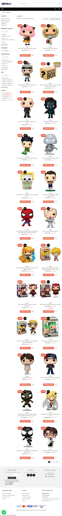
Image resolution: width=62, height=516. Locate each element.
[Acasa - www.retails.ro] (8, 3)
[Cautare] (59, 4)
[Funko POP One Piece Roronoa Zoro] (50, 327)
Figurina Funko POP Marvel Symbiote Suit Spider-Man (27, 451)
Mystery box (4, 23)
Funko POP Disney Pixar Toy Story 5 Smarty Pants (27, 195)
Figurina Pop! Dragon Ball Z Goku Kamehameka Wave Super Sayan (50, 268)
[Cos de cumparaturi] (59, 9)
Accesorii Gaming (5, 18)
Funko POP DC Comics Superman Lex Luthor (27, 122)
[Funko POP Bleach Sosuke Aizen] (50, 437)
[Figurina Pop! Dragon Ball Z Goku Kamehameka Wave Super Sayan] (50, 254)
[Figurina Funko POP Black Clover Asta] (27, 71)
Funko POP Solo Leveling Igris (50, 121)
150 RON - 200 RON (6, 83)
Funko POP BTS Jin (27, 377)
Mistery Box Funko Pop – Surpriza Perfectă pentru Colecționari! (50, 85)
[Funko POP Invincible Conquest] (50, 217)
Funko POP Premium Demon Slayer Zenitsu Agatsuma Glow (27, 268)
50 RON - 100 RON (6, 80)
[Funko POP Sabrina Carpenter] (50, 34)
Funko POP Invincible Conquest (50, 231)
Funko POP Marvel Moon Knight (50, 158)
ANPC (23, 500)
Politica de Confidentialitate (9, 483)
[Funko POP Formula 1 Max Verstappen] (50, 364)
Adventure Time (6, 36)
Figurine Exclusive (5, 22)
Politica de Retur (25, 495)
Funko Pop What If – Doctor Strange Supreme (27, 305)
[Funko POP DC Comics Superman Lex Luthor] (27, 108)
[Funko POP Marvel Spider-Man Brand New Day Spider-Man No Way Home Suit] (27, 217)
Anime (4, 42)
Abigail (4, 34)
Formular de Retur (26, 498)
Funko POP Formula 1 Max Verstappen (50, 377)
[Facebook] (28, 475)
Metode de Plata (26, 493)
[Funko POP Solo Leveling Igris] (50, 108)
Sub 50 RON (5, 78)
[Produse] (2, 9)
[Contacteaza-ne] (55, 9)
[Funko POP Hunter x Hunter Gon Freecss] (27, 144)
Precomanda (4, 25)
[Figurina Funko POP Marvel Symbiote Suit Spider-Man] (27, 437)
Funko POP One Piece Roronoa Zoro (50, 341)
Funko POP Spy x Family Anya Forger (27, 48)
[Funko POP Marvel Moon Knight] (50, 144)
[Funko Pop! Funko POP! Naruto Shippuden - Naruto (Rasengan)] (27, 327)
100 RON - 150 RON (6, 81)
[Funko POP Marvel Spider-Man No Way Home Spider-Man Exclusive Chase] (27, 400)
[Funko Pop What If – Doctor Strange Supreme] (27, 291)
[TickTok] (31, 475)
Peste (3, 93)
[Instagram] (34, 475)
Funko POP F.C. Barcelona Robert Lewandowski (50, 195)
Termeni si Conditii (6, 493)
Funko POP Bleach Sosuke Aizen (50, 450)
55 (56, 462)
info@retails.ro (51, 476)
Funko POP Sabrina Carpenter (50, 48)
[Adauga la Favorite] (32, 55)
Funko (3, 63)
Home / (4, 12)
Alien (3, 38)
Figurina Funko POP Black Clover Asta (27, 85)
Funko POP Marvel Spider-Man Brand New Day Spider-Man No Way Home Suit (27, 231)
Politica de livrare (6, 497)
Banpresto (4, 60)
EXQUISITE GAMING (6, 61)
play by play (5, 67)
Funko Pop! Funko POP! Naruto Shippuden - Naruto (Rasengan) (27, 341)
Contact (4, 498)
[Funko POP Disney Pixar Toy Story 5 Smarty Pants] (27, 181)
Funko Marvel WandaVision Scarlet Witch (50, 304)
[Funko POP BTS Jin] (27, 364)
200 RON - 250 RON (6, 85)
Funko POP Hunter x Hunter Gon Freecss (27, 158)
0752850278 (51, 474)
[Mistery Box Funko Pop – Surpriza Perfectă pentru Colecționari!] (50, 71)
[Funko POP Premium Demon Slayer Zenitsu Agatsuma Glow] (27, 254)
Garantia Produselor (26, 497)
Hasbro (4, 65)
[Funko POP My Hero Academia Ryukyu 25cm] (50, 400)
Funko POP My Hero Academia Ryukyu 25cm (50, 414)
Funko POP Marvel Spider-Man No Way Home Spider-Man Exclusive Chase (27, 414)
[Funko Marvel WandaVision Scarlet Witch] (50, 291)
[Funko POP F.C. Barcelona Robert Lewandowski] (50, 181)
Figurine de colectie (5, 20)
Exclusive (6, 50)
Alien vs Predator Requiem (8, 39)
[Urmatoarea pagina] (59, 462)
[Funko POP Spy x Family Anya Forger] (27, 34)
